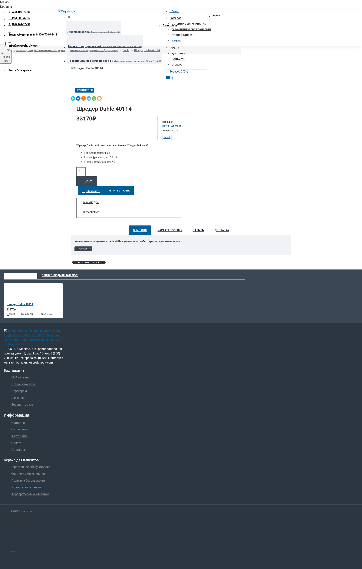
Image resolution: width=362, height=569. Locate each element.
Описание (140, 230)
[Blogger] (99, 98)
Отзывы (198, 230)
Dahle (126, 50)
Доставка (222, 230)
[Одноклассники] (83, 98)
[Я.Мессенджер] (73, 98)
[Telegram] (89, 98)
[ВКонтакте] (78, 98)
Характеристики (170, 230)
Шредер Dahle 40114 (147, 50)
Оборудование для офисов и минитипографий (36, 50)
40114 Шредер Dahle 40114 (89, 262)
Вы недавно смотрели (20, 275)
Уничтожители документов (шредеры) (94, 50)
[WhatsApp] (94, 98)
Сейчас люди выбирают (60, 275)
